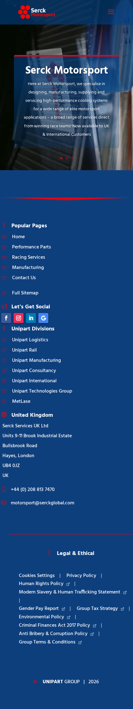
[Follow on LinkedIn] (31, 318)
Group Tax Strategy (97, 609)
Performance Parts (31, 247)
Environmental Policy (41, 617)
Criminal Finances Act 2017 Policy (54, 625)
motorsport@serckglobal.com (42, 503)
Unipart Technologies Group (42, 391)
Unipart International (34, 381)
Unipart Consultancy (34, 371)
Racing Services (28, 257)
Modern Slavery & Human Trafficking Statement (69, 592)
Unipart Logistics (30, 340)
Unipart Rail (24, 350)
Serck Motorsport (66, 71)
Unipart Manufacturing (36, 361)
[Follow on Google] (43, 318)
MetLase (21, 402)
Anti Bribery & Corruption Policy (53, 634)
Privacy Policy (81, 576)
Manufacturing (28, 268)
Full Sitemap (25, 293)
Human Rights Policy (41, 584)
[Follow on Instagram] (19, 318)
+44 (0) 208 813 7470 (33, 490)
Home (18, 237)
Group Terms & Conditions (47, 642)
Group (61, 682)
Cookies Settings (37, 576)
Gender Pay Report (39, 609)
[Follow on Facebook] (6, 318)
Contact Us (24, 278)
